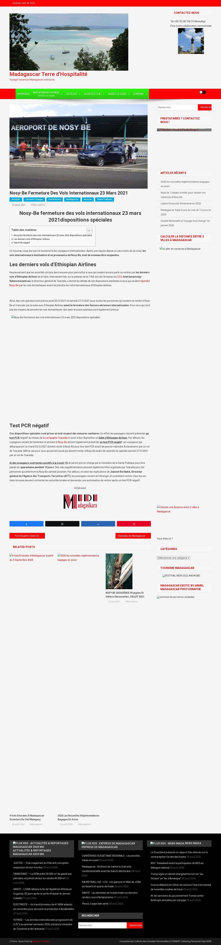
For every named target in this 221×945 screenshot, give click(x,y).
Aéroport (16, 199)
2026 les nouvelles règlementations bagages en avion (78, 817)
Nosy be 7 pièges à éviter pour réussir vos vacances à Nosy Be (183, 194)
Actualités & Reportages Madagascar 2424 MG (32, 852)
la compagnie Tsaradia (55, 437)
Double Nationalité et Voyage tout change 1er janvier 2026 (185, 223)
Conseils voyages (34, 199)
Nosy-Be (62, 442)
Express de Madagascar (100, 847)
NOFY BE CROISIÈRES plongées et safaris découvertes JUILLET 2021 (125, 594)
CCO (119, 276)
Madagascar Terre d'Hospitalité (48, 74)
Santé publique (104, 199)
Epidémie (138, 94)
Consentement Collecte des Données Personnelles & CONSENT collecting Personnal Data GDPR (166, 941)
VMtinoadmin (38, 204)
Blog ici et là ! (92, 94)
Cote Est (71, 94)
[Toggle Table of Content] (88, 230)
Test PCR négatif (22, 242)
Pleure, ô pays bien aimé (95, 903)
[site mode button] (202, 92)
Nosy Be (88, 199)
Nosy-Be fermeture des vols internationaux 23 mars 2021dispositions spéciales (53, 235)
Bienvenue (23, 94)
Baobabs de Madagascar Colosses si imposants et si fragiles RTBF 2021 (134, 535)
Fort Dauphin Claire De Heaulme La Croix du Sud (30, 535)
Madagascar (72, 199)
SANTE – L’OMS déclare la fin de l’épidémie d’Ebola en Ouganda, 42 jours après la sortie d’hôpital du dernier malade (42, 894)
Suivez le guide (117, 94)
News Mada (193, 843)
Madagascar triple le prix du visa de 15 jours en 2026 (186, 212)
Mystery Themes (41, 941)
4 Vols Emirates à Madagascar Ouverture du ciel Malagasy (26, 817)
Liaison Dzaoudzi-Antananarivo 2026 (181, 203)
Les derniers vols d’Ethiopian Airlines (32, 239)
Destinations (55, 199)
